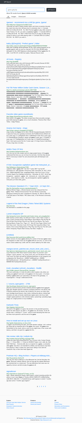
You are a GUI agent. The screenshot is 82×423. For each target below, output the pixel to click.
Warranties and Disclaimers (62, 406)
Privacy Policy (58, 404)
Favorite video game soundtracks (19, 114)
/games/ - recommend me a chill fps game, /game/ (26, 22)
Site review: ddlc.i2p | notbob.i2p (19, 336)
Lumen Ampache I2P (14, 214)
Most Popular (10, 404)
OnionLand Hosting (35, 402)
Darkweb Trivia (12, 305)
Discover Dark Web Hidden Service (16, 402)
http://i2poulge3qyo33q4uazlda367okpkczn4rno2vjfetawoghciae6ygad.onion (44, 418)
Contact (56, 402)
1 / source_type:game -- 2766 (18, 284)
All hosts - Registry (14, 59)
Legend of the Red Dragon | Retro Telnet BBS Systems (28, 204)
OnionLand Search (35, 404)
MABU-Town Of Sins (14, 149)
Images (13, 16)
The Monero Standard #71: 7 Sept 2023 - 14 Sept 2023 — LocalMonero (35, 186)
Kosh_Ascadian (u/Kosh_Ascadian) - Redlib (23, 268)
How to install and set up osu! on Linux (21, 321)
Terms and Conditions (60, 408)
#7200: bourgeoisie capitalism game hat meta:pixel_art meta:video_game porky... (38, 165)
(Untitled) (10, 235)
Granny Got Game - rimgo (16, 128)
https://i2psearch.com (46, 420)
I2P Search (7, 2)
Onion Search (10, 408)
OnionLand (22, 16)
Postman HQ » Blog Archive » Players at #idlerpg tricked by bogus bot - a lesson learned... (42, 356)
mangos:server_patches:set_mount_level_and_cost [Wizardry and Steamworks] (38, 249)
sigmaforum (11, 371)
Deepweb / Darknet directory (14, 406)
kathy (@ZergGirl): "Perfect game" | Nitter (23, 44)
